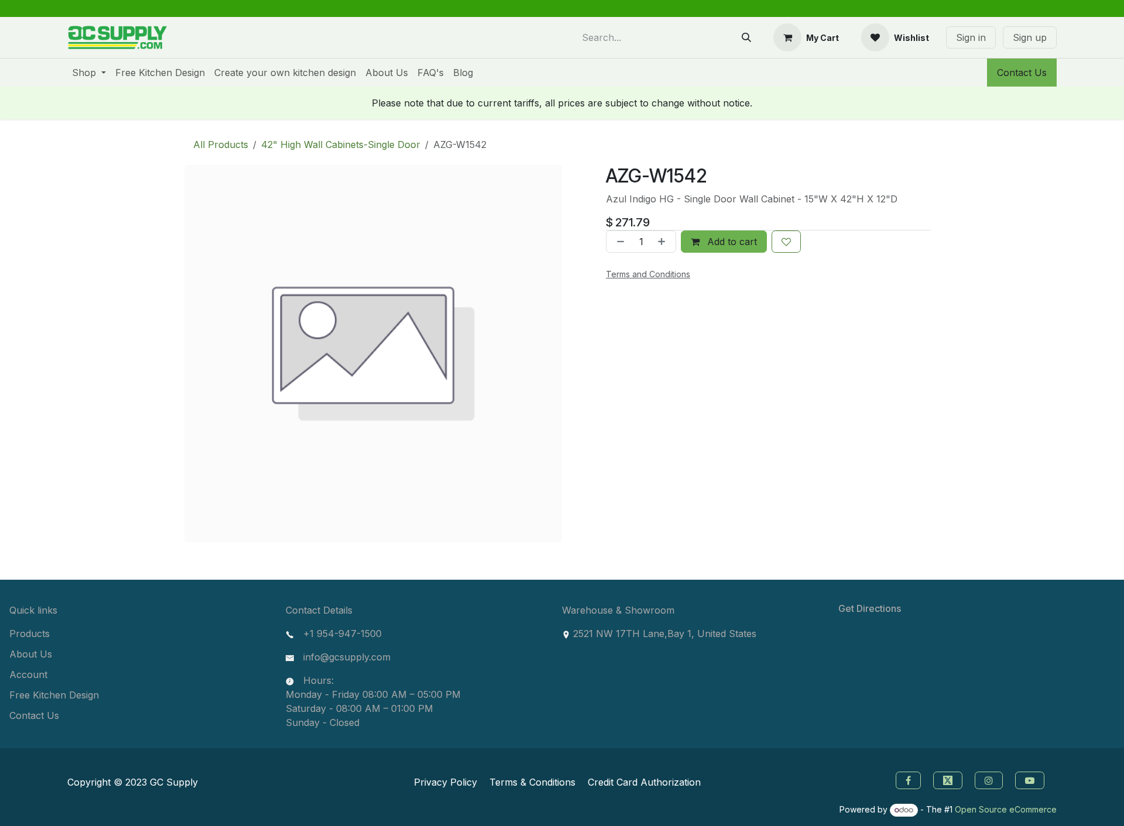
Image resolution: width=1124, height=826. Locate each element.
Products (29, 633)
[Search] (746, 37)
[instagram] (990, 779)
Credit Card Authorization (644, 782)
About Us (30, 654)
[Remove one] (618, 241)
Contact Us (1022, 72)
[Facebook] (907, 779)
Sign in (971, 37)
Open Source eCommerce (1006, 809)
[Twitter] (949, 779)
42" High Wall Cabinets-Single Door (340, 144)
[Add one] (664, 241)
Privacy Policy (445, 782)
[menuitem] (89, 72)
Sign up (1030, 37)
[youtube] (1031, 779)
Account (28, 674)
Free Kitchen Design (54, 695)
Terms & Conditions (532, 782)
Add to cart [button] (730, 241)
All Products (220, 144)
